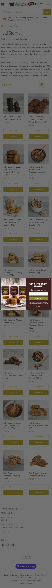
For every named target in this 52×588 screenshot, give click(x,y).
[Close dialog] (49, 280)
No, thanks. (38, 306)
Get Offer (38, 298)
